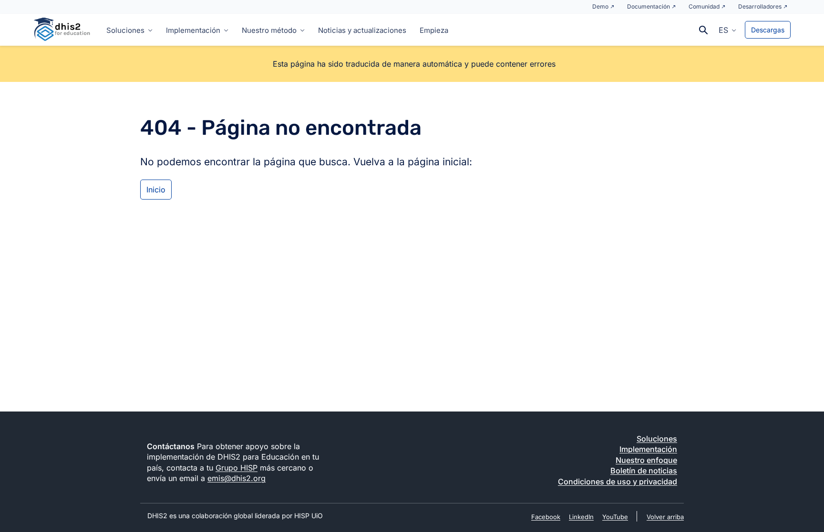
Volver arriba (665, 517)
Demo (600, 6)
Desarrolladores (760, 6)
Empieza (434, 30)
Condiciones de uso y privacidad (617, 481)
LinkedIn (581, 517)
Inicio (155, 189)
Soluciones (125, 30)
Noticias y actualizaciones (362, 30)
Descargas (767, 30)
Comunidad (704, 6)
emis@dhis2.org (236, 478)
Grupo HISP (237, 467)
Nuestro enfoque (646, 460)
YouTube (615, 517)
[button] (727, 29)
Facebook (545, 517)
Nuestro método (269, 30)
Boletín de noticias (643, 470)
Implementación (193, 30)
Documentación (648, 6)
